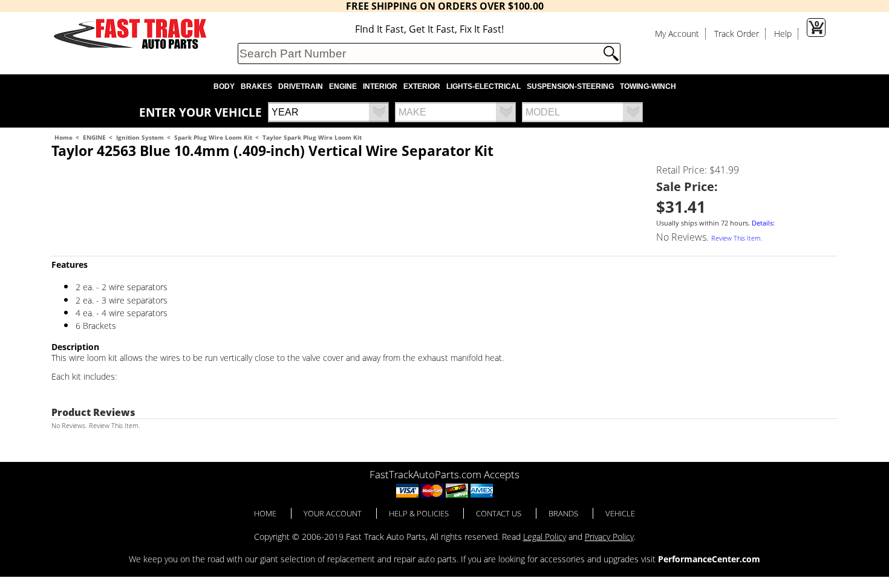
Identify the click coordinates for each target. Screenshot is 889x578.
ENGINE (343, 86)
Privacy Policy (609, 536)
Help (783, 33)
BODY (224, 86)
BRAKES (256, 86)
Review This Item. (737, 238)
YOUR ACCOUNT (333, 513)
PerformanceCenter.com (709, 559)
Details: (763, 223)
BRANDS (563, 513)
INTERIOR (380, 86)
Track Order (736, 33)
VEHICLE (620, 513)
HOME (265, 513)
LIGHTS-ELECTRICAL (483, 86)
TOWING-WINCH (648, 86)
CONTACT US (498, 513)
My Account (677, 33)
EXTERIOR (421, 86)
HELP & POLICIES (419, 513)
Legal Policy (544, 536)
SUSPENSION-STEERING (570, 86)
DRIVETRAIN (300, 86)
